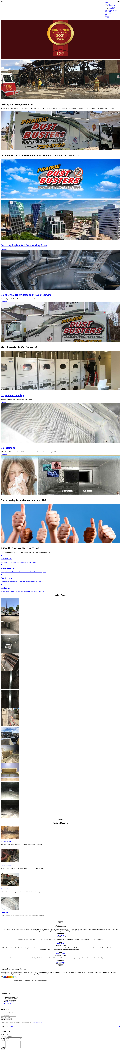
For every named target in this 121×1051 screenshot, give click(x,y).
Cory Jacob (60, 943)
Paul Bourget (60, 935)
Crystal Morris (60, 962)
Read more (81, 931)
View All (60, 819)
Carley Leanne (60, 953)
